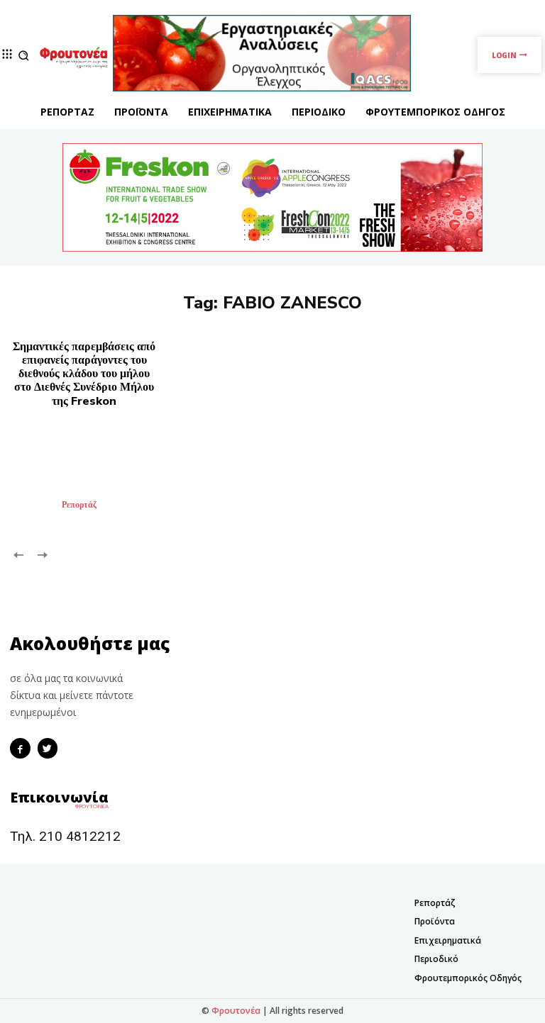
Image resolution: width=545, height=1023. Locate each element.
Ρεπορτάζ (79, 504)
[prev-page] (19, 554)
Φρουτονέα (235, 1011)
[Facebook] (20, 748)
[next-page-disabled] (41, 554)
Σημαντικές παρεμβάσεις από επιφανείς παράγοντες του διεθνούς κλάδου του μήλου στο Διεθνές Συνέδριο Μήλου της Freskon (84, 374)
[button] (23, 55)
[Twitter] (48, 748)
